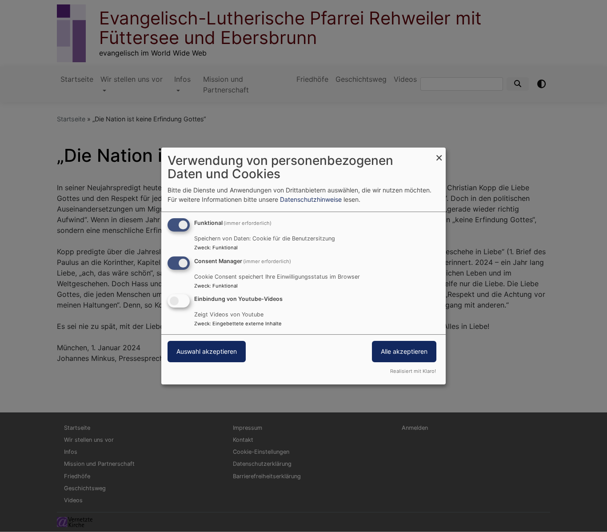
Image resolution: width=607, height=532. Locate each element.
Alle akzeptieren (404, 352)
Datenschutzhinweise (311, 199)
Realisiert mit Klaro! (413, 371)
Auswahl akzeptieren (206, 352)
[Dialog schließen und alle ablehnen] (439, 153)
